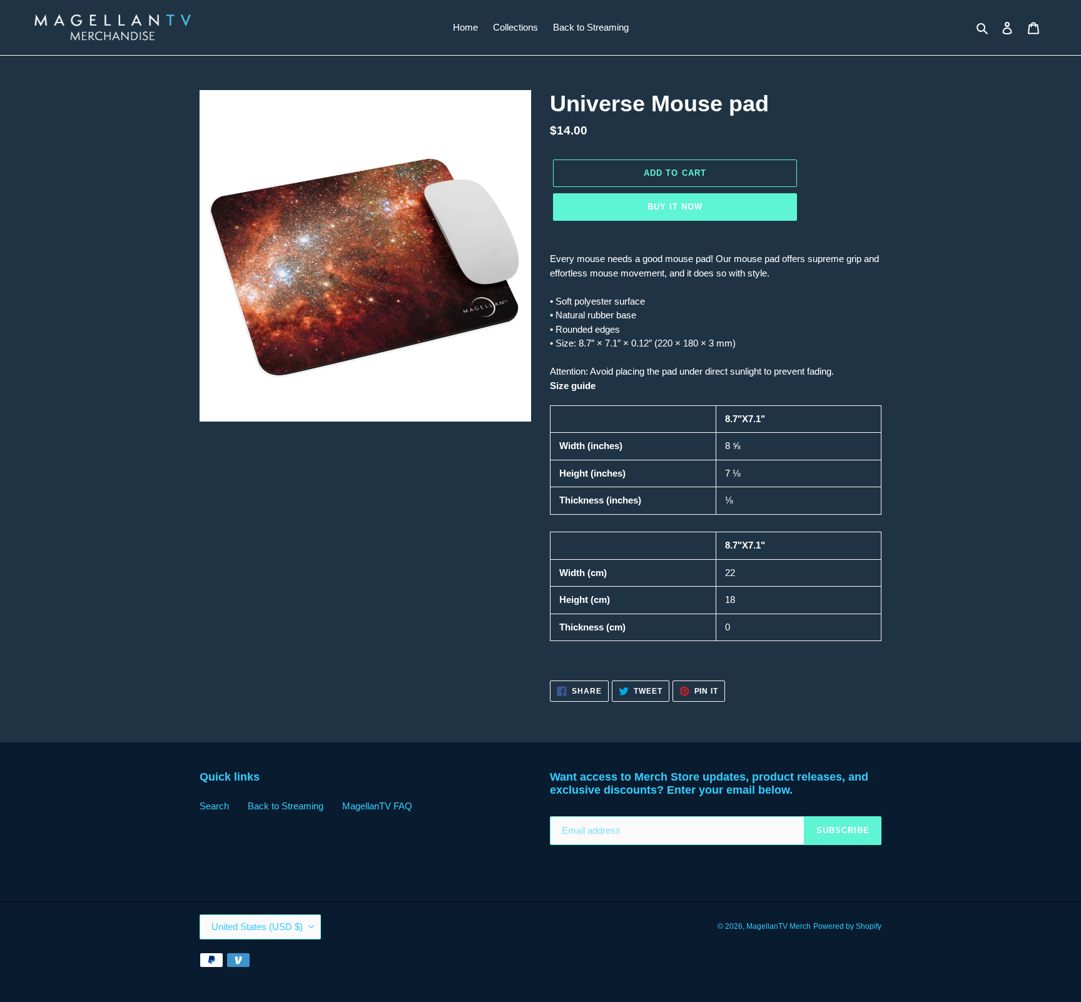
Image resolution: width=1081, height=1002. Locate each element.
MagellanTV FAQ (377, 806)
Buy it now (675, 206)
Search (214, 806)
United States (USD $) (257, 926)
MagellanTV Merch (778, 926)
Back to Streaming (285, 806)
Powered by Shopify (847, 926)
